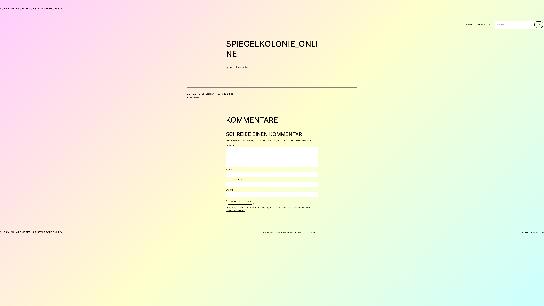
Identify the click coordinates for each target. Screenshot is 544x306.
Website (229, 190)
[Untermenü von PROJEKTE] (491, 24)
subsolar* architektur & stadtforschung (31, 8)
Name (229, 170)
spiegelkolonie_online (237, 67)
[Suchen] (538, 24)
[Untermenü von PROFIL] (474, 24)
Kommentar (232, 145)
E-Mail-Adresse (234, 180)
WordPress (538, 232)
